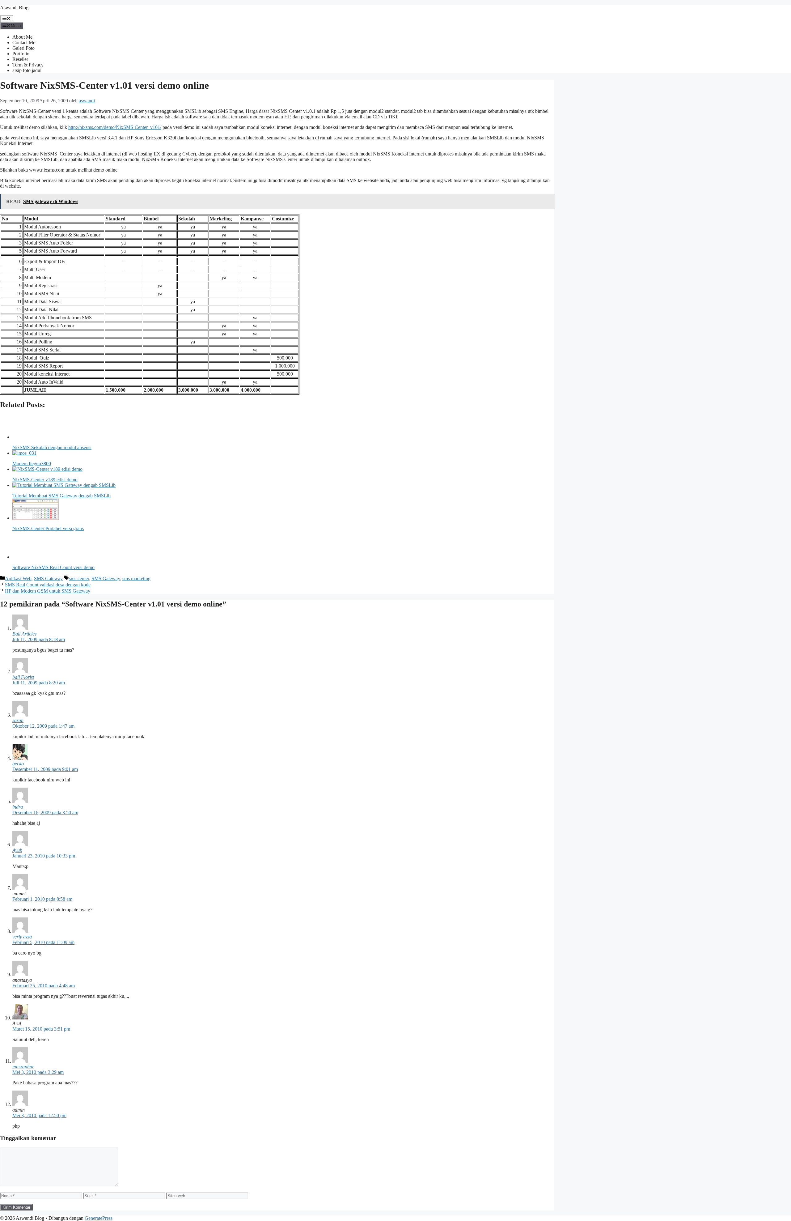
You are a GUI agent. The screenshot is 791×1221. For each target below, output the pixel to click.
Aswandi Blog (14, 7)
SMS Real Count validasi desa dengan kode (48, 584)
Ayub (17, 850)
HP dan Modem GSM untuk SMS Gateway (47, 590)
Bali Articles (24, 633)
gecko (18, 763)
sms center (79, 578)
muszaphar (23, 1066)
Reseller (20, 59)
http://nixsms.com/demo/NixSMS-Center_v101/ (114, 127)
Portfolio (20, 53)
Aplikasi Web (18, 578)
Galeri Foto (23, 48)
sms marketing (136, 578)
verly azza (22, 936)
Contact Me (23, 42)
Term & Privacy (28, 64)
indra (17, 807)
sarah (17, 720)
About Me (22, 37)
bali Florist (23, 677)
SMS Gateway (48, 578)
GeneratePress (98, 1218)
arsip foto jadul (26, 70)
